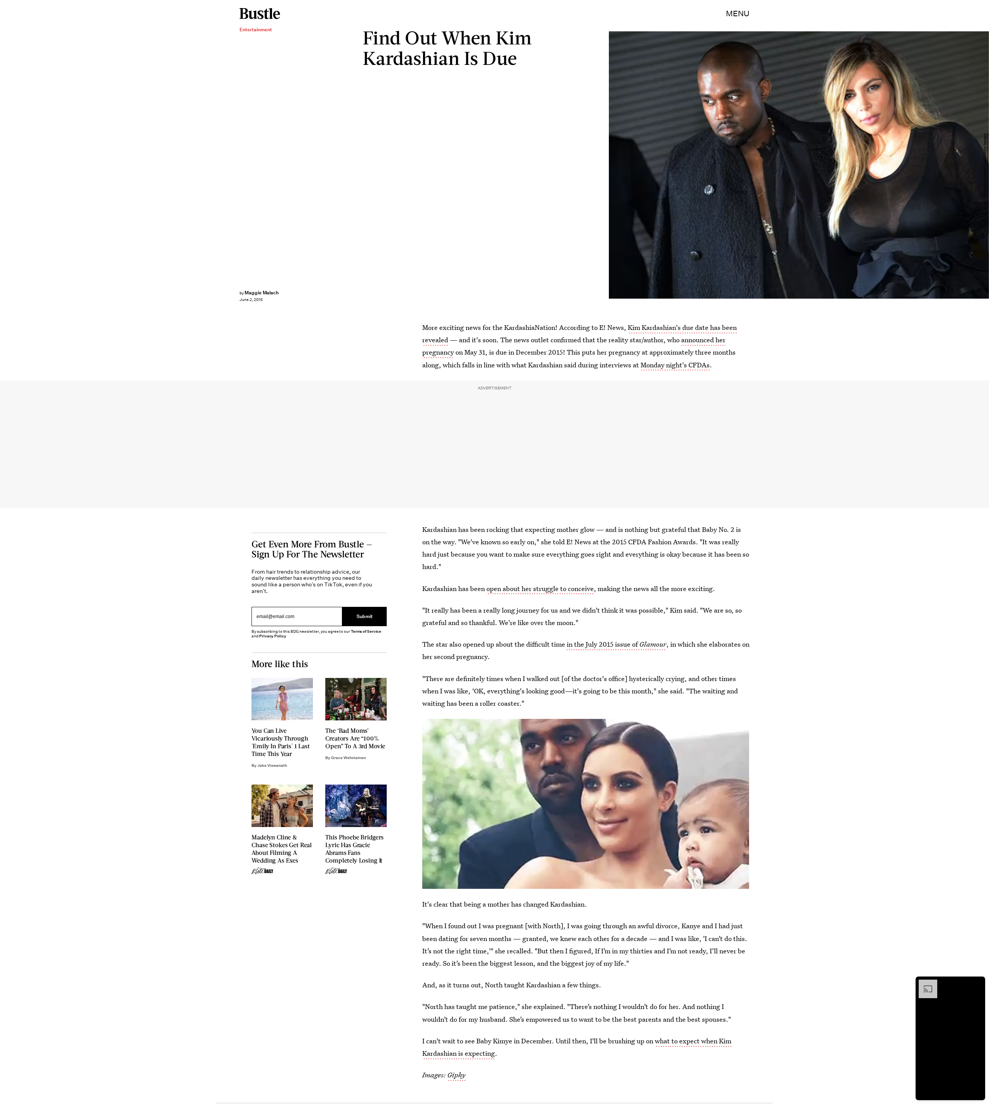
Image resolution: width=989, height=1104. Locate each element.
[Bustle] (260, 13)
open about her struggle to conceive (540, 588)
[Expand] (924, 983)
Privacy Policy (272, 636)
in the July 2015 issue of (616, 644)
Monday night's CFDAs (675, 364)
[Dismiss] (976, 983)
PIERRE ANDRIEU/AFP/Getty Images (985, 165)
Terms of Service (366, 631)
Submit (365, 616)
